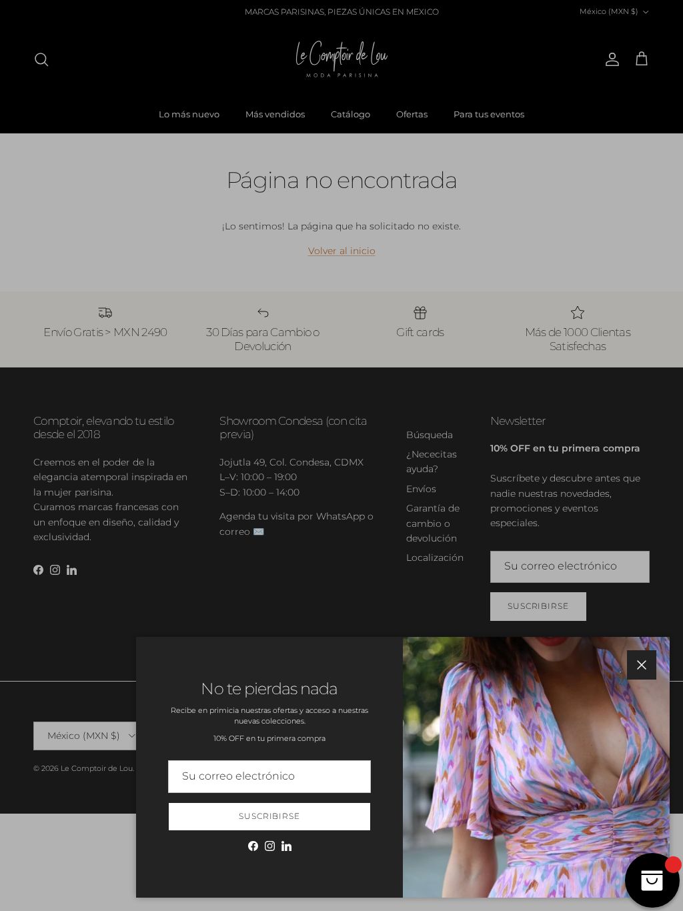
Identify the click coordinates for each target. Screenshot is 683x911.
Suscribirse (270, 816)
